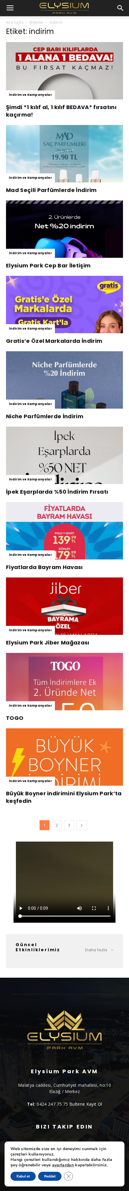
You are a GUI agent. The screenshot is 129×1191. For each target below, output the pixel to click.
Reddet (50, 1176)
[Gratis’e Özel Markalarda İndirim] (64, 304)
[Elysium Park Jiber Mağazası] (64, 606)
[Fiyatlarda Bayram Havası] (64, 530)
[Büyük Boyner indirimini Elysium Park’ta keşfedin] (64, 757)
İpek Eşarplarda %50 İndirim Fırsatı (57, 491)
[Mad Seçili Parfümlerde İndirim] (64, 153)
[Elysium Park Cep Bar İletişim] (64, 229)
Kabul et (23, 1176)
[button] (120, 8)
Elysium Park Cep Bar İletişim (48, 265)
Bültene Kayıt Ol (85, 1104)
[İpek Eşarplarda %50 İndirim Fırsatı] (64, 455)
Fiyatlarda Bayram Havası (44, 567)
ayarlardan (63, 1165)
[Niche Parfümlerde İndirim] (64, 380)
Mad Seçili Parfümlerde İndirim (51, 190)
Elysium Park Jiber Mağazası (47, 642)
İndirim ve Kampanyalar (30, 95)
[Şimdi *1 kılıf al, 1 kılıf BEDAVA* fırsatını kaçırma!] (64, 70)
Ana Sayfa (14, 22)
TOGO (14, 718)
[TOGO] (64, 681)
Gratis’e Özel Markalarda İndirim (54, 341)
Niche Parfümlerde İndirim (44, 416)
